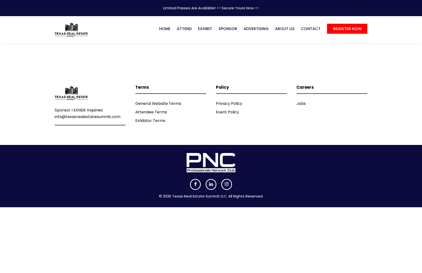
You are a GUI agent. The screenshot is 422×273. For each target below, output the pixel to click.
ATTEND (184, 29)
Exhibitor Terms (150, 120)
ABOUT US (285, 29)
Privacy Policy (229, 103)
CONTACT (311, 29)
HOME (164, 29)
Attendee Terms (151, 112)
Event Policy (227, 112)
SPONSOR (228, 29)
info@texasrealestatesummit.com (87, 117)
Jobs (301, 103)
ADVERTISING (256, 29)
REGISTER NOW (347, 29)
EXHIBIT (205, 29)
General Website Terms (158, 103)
